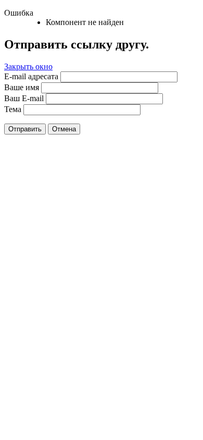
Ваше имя (21, 87)
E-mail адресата (31, 76)
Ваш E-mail (24, 98)
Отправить (25, 129)
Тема (12, 109)
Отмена (64, 129)
